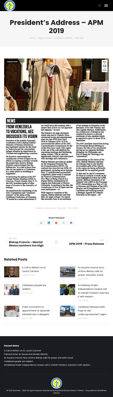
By (62, 208)
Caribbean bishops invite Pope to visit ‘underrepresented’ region (92, 310)
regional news (12, 62)
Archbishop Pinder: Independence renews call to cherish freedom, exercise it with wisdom (93, 291)
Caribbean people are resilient (34, 287)
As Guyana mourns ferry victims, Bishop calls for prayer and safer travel (91, 271)
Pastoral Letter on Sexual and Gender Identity (26, 354)
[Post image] (11, 271)
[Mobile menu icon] (106, 5)
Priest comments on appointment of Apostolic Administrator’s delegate (36, 310)
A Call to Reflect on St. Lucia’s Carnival (34, 269)
